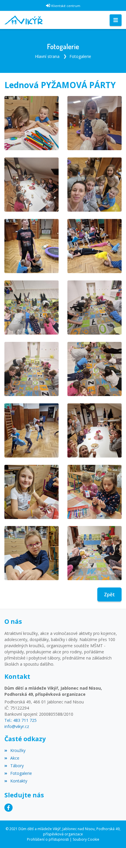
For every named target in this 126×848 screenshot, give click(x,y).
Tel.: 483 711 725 (20, 720)
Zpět (109, 594)
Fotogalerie (80, 56)
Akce (14, 758)
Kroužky (17, 750)
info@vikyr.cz (16, 726)
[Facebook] (8, 808)
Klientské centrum (65, 6)
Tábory (17, 765)
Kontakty (18, 781)
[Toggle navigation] (116, 20)
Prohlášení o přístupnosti (48, 839)
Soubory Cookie (86, 839)
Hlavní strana (47, 56)
